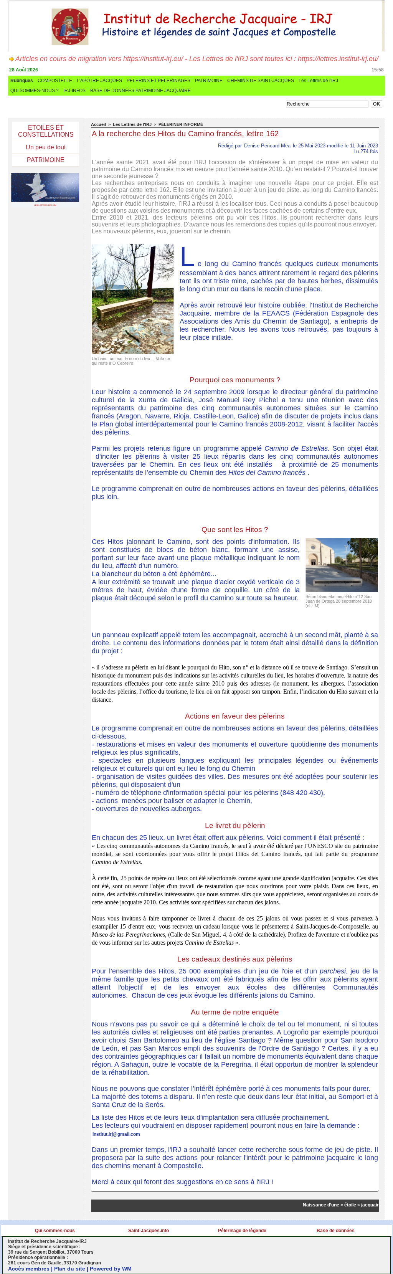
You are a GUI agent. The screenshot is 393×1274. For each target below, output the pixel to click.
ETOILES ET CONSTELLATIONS (46, 131)
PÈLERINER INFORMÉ (181, 124)
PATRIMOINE (209, 80)
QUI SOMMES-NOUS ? (34, 90)
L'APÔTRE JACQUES (99, 80)
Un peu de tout (46, 147)
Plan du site (69, 1269)
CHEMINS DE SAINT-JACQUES (260, 80)
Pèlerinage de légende (242, 1230)
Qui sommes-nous (55, 1230)
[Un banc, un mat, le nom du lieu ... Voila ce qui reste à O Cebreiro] (133, 246)
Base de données (336, 1230)
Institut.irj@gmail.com (116, 1134)
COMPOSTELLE (55, 80)
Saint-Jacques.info (148, 1230)
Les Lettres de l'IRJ (318, 80)
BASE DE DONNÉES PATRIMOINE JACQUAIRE (140, 90)
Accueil (98, 124)
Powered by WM (111, 1269)
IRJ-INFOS (74, 90)
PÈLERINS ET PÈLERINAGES (158, 80)
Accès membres (29, 1269)
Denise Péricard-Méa (267, 146)
